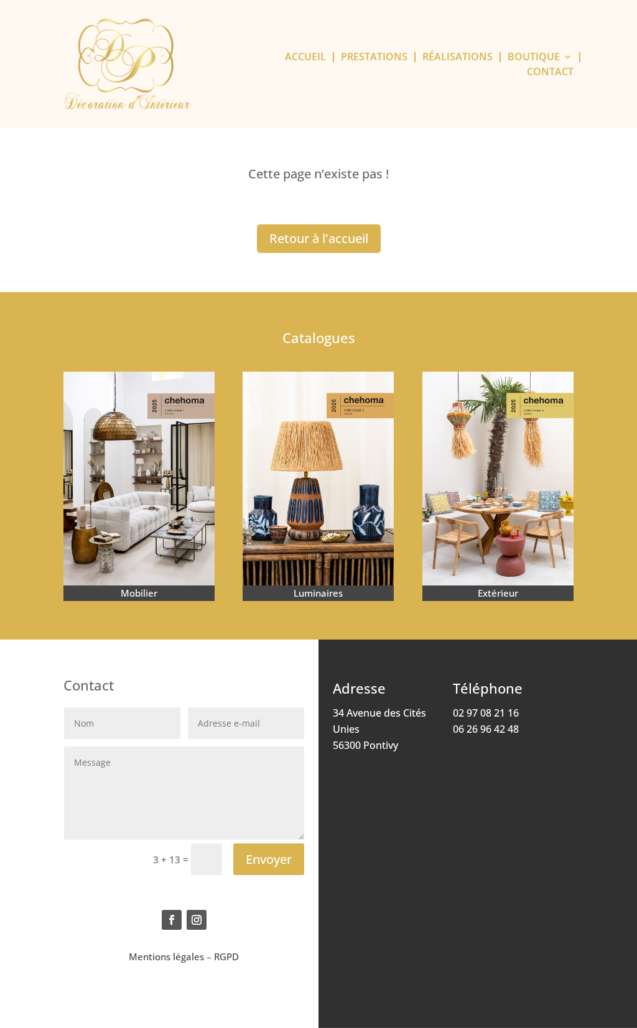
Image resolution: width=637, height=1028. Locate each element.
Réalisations (457, 57)
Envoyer (269, 859)
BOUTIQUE (534, 57)
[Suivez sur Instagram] (197, 920)
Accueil (305, 57)
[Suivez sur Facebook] (172, 920)
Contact (550, 72)
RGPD (226, 956)
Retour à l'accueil (318, 238)
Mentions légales (166, 956)
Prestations (374, 57)
